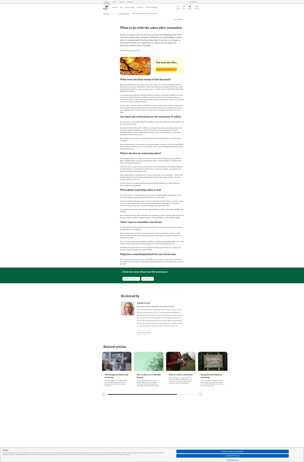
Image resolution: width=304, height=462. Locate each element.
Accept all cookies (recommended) (232, 451)
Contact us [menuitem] (197, 9)
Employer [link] (121, 2)
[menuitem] (184, 7)
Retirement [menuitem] (140, 7)
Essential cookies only (232, 455)
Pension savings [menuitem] (129, 7)
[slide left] (104, 394)
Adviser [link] (114, 2)
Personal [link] (107, 2)
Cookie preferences (233, 460)
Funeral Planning (124, 14)
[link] (107, 2)
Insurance (106, 14)
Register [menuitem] (190, 9)
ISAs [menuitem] (121, 7)
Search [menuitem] (178, 9)
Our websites (193, 2)
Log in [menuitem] (183, 9)
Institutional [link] (130, 2)
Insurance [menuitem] (115, 7)
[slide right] (200, 394)
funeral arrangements (145, 89)
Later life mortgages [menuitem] (151, 7)
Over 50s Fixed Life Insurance (134, 259)
